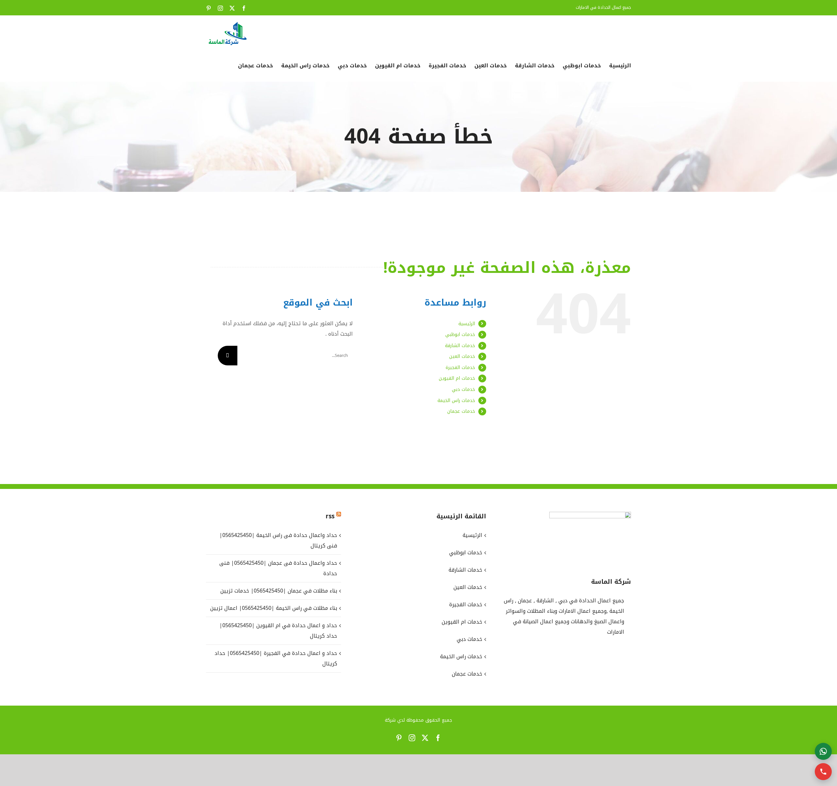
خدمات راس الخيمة (456, 400)
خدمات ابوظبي (460, 334)
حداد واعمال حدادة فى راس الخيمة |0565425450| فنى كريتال (278, 540)
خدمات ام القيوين (457, 378)
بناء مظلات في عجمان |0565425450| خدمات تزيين (278, 591)
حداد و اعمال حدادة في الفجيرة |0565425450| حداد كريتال (275, 658)
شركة (390, 720)
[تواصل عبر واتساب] (823, 751)
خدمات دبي (463, 389)
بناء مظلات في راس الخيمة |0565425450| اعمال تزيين (273, 608)
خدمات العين (462, 356)
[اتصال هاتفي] (823, 771)
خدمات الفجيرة (460, 367)
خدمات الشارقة (460, 345)
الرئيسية (466, 323)
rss (330, 516)
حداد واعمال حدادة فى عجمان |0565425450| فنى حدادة (278, 568)
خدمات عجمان (461, 411)
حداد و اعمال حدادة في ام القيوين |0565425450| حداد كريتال (278, 630)
